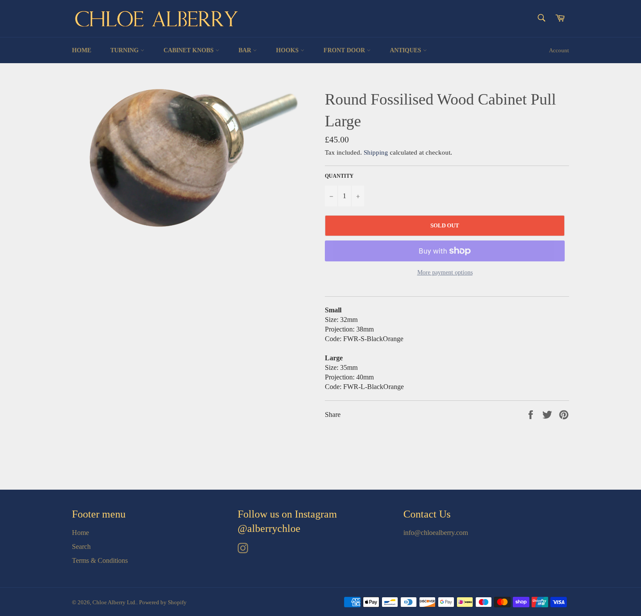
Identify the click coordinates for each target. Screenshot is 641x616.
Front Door (345, 50)
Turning (125, 50)
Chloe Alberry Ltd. (114, 602)
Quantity (339, 176)
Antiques (406, 50)
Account (559, 50)
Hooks (288, 50)
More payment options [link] (445, 272)
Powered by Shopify (163, 602)
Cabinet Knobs (189, 50)
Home (81, 50)
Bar (246, 50)
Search (81, 546)
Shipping (376, 152)
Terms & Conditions (100, 560)
